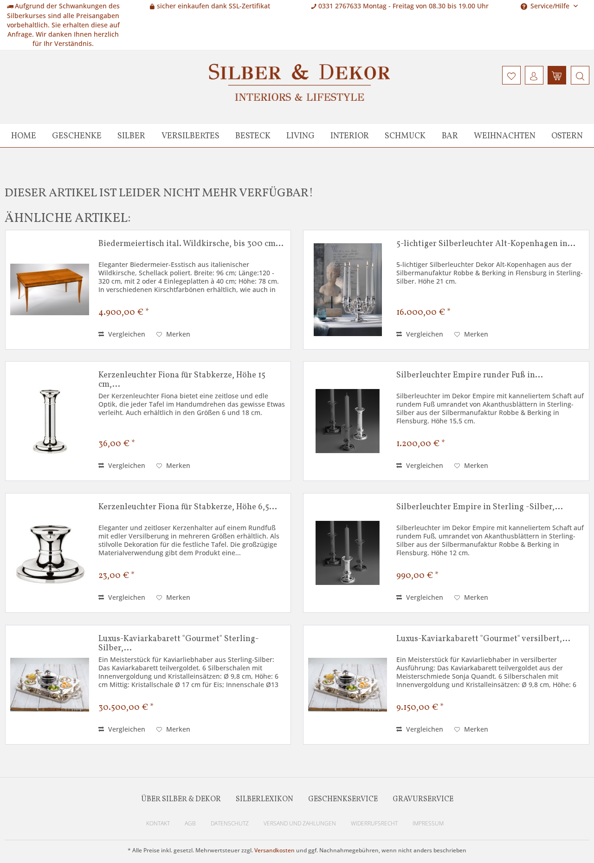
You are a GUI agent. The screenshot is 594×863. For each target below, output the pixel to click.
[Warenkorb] (557, 75)
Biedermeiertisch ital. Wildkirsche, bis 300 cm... (191, 245)
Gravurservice (423, 799)
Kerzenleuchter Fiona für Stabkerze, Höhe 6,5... (187, 508)
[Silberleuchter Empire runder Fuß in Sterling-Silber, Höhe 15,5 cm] (347, 421)
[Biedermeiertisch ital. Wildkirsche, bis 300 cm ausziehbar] (49, 290)
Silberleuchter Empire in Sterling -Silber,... (479, 508)
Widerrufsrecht (374, 823)
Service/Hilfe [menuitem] (550, 5)
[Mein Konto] (534, 75)
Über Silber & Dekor (181, 799)
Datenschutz (230, 823)
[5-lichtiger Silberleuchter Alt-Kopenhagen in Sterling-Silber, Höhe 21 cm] (347, 290)
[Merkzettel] (511, 75)
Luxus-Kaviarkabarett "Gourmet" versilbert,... (483, 640)
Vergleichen (125, 334)
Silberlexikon (264, 799)
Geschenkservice (343, 799)
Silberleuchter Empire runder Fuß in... (469, 376)
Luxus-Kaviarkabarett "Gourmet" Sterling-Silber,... (178, 644)
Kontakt (158, 823)
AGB (190, 823)
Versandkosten (274, 850)
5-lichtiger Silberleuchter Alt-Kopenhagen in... (485, 245)
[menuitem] (578, 75)
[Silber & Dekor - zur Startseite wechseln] (299, 82)
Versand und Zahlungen (300, 823)
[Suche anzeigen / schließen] (580, 75)
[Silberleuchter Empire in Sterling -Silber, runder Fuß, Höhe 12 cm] (347, 553)
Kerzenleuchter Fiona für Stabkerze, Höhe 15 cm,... (181, 380)
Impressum (428, 823)
